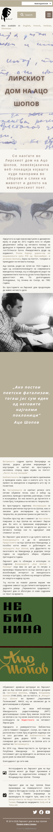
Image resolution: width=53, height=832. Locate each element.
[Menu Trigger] (48, 14)
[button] (26, 15)
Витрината (9, 461)
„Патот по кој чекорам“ (15, 473)
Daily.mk (44, 802)
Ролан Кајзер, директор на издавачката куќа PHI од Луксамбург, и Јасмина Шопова (26, 256)
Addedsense (30, 828)
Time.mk (13, 805)
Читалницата (14, 490)
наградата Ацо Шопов (15, 548)
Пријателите (10, 542)
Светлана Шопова (17, 692)
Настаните (44, 518)
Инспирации (39, 505)
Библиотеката (10, 477)
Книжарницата (11, 539)
